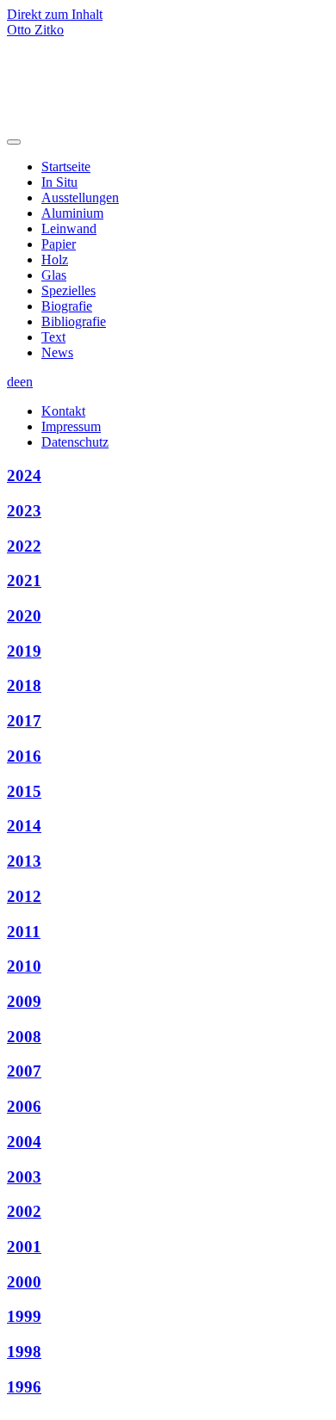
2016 (24, 756)
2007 (24, 1071)
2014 (24, 826)
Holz (54, 259)
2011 (23, 932)
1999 (24, 1316)
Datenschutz (75, 442)
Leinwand (68, 228)
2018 (24, 685)
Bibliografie (73, 321)
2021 (24, 580)
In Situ (59, 182)
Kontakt (63, 411)
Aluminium (72, 213)
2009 (24, 1001)
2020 (24, 616)
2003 (24, 1177)
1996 (24, 1387)
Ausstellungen (80, 197)
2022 (24, 546)
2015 (24, 791)
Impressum (71, 426)
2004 (24, 1142)
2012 (24, 896)
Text (53, 337)
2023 (24, 511)
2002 (24, 1211)
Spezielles (68, 290)
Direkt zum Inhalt (55, 14)
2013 (24, 861)
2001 (24, 1247)
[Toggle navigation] (14, 142)
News (57, 352)
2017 (24, 721)
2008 (24, 1037)
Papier (58, 244)
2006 (24, 1106)
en (26, 381)
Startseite (65, 166)
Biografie (66, 306)
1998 (24, 1352)
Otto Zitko (35, 29)
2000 (24, 1282)
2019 (24, 651)
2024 (24, 475)
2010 (24, 966)
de (13, 381)
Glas (53, 275)
